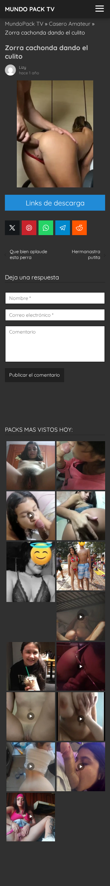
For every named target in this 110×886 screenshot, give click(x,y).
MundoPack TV (24, 23)
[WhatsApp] (45, 227)
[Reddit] (79, 227)
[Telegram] (62, 227)
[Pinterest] (29, 227)
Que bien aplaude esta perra (28, 254)
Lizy (22, 67)
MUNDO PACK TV (30, 9)
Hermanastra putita (86, 254)
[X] (12, 227)
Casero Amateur (69, 23)
